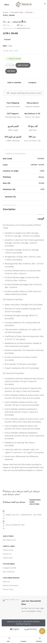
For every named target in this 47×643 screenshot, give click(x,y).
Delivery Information (10, 585)
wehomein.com (12, 621)
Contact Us (7, 554)
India (42, 171)
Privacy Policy (8, 550)
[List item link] (23, 514)
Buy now (11, 71)
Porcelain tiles (17, 12)
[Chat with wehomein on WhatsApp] (42, 631)
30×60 (41, 183)
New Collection (9, 572)
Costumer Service (11, 578)
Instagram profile (9, 568)
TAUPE (41, 165)
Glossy (41, 177)
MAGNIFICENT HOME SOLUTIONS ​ (35, 502)
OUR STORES (8, 536)
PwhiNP (7, 39)
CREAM (34, 165)
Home (6, 12)
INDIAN (29, 12)
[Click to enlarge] (7, 20)
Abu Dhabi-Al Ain (9, 540)
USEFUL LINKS (9, 546)
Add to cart (23, 65)
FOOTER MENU (9, 564)
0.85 (42, 189)
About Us (6, 582)
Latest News (8, 558)
